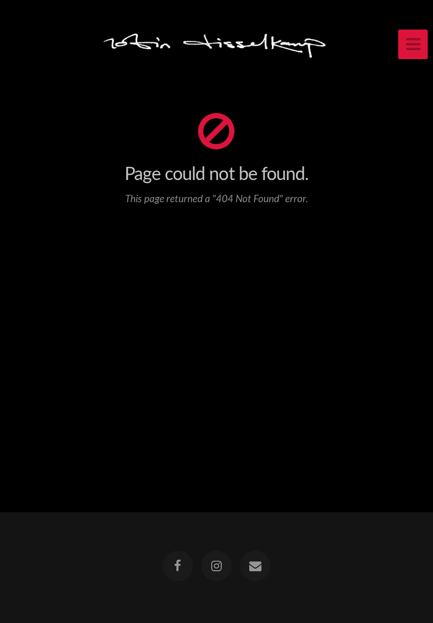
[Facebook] (178, 566)
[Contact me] (255, 566)
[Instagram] (216, 566)
